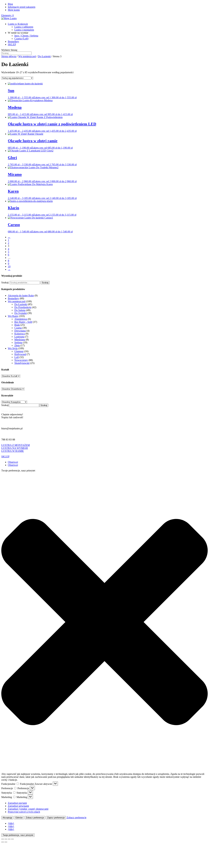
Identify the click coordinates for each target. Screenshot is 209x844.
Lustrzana (19, 336)
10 (9, 266)
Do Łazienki (44, 56)
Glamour (19, 351)
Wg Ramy (13, 316)
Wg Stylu (13, 348)
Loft (16, 357)
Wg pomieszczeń (27, 56)
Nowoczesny (21, 360)
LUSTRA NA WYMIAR (14, 448)
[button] (104, 622)
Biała (17, 324)
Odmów (19, 817)
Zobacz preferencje (35, 817)
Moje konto (14, 9)
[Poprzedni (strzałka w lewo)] (2, 842)
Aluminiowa (20, 319)
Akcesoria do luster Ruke (21, 295)
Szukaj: (5, 282)
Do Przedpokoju (22, 307)
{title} (11, 823)
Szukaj (45, 282)
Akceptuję (7, 817)
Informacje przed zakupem (21, 7)
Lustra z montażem (24, 29)
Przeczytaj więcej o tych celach (24, 811)
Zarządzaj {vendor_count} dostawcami (28, 808)
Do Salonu (19, 310)
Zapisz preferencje (56, 817)
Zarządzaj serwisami (18, 806)
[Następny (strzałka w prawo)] (6, 842)
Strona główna (8, 56)
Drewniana (20, 330)
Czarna (18, 327)
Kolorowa (19, 333)
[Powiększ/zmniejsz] (2, 839)
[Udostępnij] (9, 839)
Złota (17, 345)
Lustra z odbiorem (23, 26)
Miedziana (19, 339)
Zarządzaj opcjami (17, 803)
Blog (10, 4)
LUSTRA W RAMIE (12, 451)
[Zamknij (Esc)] (12, 839)
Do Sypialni (20, 313)
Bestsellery (13, 41)
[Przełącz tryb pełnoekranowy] (6, 839)
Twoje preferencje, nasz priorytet (18, 835)
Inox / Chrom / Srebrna (26, 35)
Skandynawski (22, 363)
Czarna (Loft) (21, 38)
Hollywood (20, 354)
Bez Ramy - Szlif (23, 322)
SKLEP (12, 44)
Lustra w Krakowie (18, 24)
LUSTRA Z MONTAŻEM (15, 445)
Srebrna (18, 342)
